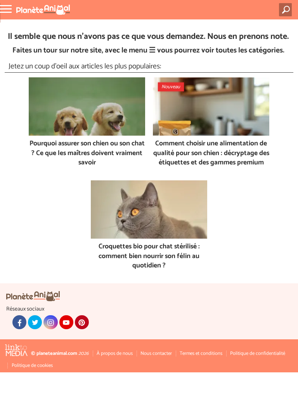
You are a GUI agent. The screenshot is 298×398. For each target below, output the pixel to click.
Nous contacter (156, 353)
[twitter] (35, 322)
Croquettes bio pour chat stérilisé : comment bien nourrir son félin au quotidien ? (149, 256)
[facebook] (19, 322)
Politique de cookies (32, 365)
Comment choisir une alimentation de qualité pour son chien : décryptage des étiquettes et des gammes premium (211, 153)
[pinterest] (82, 322)
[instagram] (50, 322)
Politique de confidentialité (257, 353)
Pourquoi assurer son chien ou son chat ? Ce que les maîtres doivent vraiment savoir (87, 153)
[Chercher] (287, 9)
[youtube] (66, 322)
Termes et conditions (201, 353)
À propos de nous (115, 353)
